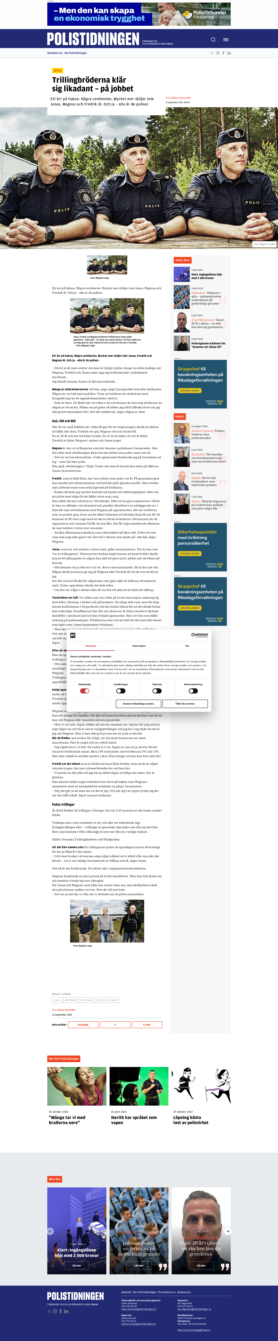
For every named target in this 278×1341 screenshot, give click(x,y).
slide (99, 1000)
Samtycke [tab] (90, 646)
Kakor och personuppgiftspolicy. (194, 1330)
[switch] (120, 690)
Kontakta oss (55, 53)
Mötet (58, 70)
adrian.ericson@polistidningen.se (138, 1324)
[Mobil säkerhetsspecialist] (200, 547)
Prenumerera (167, 1292)
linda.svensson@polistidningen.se (139, 1309)
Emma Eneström (181, 97)
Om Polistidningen (75, 53)
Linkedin (229, 53)
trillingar (111, 1000)
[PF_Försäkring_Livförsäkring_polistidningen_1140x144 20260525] (139, 14)
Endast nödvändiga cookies (138, 703)
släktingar (86, 1000)
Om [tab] (187, 646)
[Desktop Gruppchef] (200, 384)
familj (57, 1000)
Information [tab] (139, 646)
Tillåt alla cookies (185, 703)
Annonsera (184, 1292)
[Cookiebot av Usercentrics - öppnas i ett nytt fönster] (194, 635)
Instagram (217, 53)
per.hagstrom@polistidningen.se (194, 1309)
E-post (147, 1024)
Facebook (223, 53)
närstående (70, 1000)
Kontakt (126, 1292)
